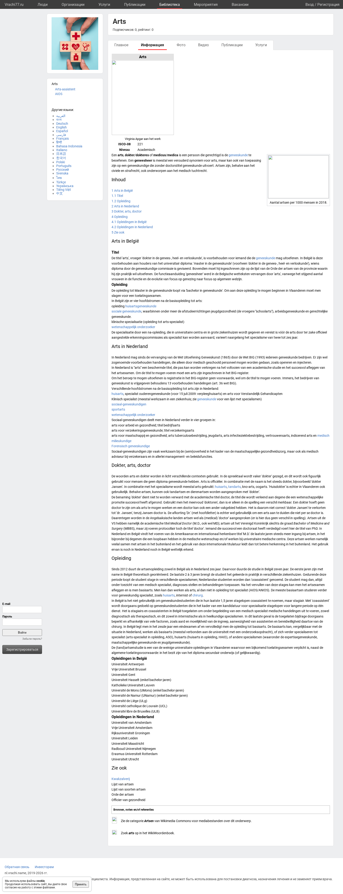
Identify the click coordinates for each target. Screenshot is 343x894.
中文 (59, 193)
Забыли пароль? (32, 638)
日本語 (61, 154)
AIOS (58, 94)
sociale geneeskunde (126, 311)
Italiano (61, 150)
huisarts (117, 394)
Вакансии (240, 4)
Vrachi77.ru (14, 4)
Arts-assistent (65, 89)
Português (63, 166)
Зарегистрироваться (22, 649)
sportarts (118, 409)
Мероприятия (206, 4)
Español (62, 131)
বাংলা (59, 119)
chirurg (197, 595)
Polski (60, 162)
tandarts (234, 487)
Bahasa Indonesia (69, 146)
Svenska (62, 173)
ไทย (59, 178)
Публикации (134, 4)
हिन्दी (59, 142)
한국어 (61, 158)
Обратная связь (17, 867)
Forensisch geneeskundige (131, 446)
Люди (43, 4)
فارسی (61, 135)
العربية (60, 116)
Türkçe (61, 182)
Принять (81, 884)
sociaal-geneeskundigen (129, 404)
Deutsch (62, 123)
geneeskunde (238, 155)
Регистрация (328, 4)
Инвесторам (44, 867)
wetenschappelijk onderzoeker (133, 327)
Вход (309, 4)
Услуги (104, 4)
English (61, 127)
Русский (62, 169)
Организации (73, 4)
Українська (65, 186)
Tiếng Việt (63, 190)
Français (62, 138)
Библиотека (169, 4)
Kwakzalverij (121, 779)
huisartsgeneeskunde (140, 306)
